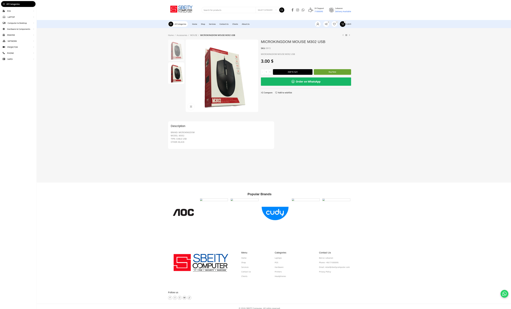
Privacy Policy (325, 271)
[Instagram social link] (297, 10)
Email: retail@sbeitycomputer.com (334, 267)
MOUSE (193, 35)
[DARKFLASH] (336, 212)
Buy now (332, 72)
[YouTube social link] (184, 298)
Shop (243, 262)
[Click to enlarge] (191, 106)
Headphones (280, 276)
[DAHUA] (306, 212)
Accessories (182, 35)
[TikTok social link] (189, 298)
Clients (244, 276)
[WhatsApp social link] (303, 10)
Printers (278, 271)
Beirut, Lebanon (326, 258)
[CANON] (245, 212)
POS (276, 262)
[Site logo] (182, 9)
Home (171, 35)
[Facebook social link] (292, 10)
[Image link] (202, 264)
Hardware (279, 267)
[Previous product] (343, 35)
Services (245, 267)
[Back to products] (346, 35)
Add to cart (293, 72)
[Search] (281, 10)
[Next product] (349, 35)
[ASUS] (214, 212)
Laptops (278, 258)
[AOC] (183, 212)
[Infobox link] (316, 10)
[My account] (318, 24)
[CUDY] (275, 212)
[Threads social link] (180, 298)
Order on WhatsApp (306, 81)
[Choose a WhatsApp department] (504, 294)
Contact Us (246, 271)
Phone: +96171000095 (329, 262)
